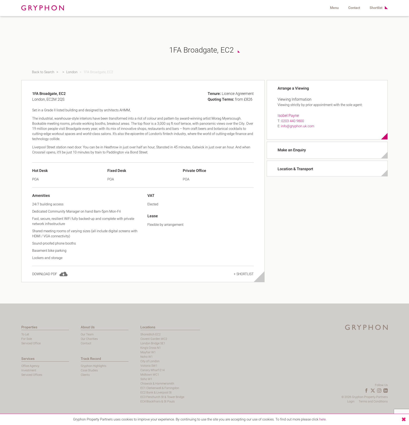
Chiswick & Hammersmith (157, 383)
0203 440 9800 (292, 121)
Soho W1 (146, 379)
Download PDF (44, 274)
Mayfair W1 (148, 352)
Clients (85, 375)
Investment (28, 370)
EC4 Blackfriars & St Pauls (157, 401)
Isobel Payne (288, 116)
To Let (25, 334)
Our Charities (89, 339)
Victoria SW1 (148, 365)
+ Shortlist (244, 274)
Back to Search (43, 72)
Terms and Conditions (373, 401)
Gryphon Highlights (93, 366)
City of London (150, 361)
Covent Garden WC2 (153, 339)
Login (350, 401)
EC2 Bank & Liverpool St (156, 392)
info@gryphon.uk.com (297, 126)
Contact (354, 7)
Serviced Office (31, 343)
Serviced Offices (31, 375)
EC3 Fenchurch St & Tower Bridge (162, 397)
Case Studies (89, 370)
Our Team (87, 334)
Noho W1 (146, 357)
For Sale (26, 339)
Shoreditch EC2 (150, 334)
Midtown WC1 (149, 374)
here (322, 419)
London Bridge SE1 (152, 343)
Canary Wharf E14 (152, 370)
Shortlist (376, 7)
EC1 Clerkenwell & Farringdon (159, 388)
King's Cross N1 (150, 348)
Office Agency (30, 366)
